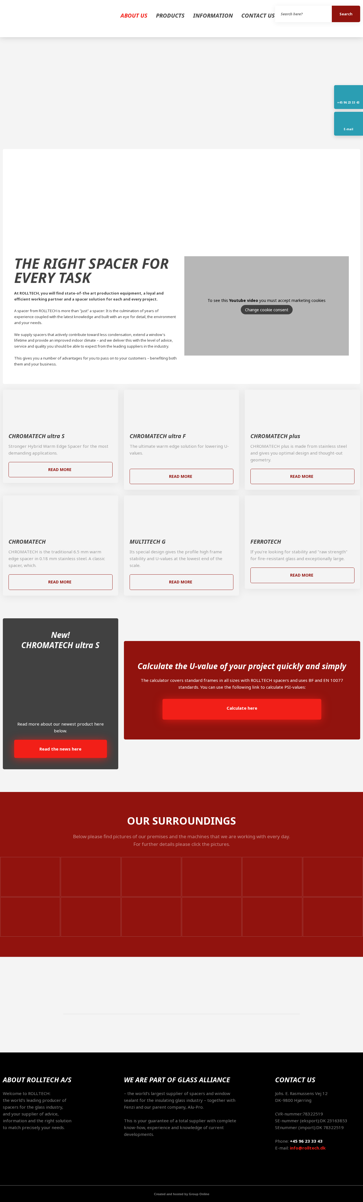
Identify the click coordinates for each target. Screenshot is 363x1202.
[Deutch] (4, 103)
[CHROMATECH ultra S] (60, 408)
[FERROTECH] (302, 513)
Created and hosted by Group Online (181, 1194)
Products (170, 15)
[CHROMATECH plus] (302, 408)
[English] (4, 96)
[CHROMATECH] (60, 513)
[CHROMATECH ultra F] (181, 408)
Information (213, 15)
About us (134, 15)
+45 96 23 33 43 (306, 1141)
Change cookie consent (266, 309)
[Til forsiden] (45, 18)
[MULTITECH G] (181, 513)
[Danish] (4, 88)
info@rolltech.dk (308, 1148)
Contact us (258, 15)
